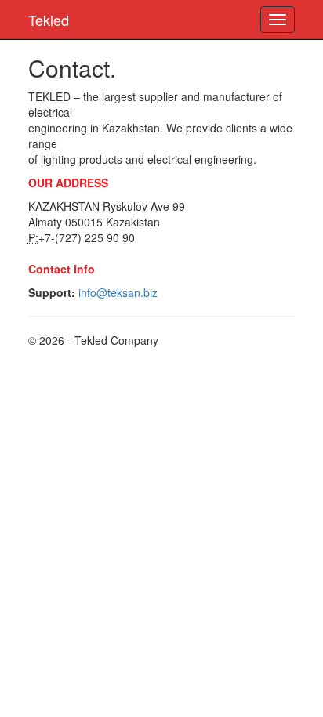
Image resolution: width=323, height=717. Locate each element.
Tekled (48, 19)
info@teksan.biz (118, 292)
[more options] (277, 19)
